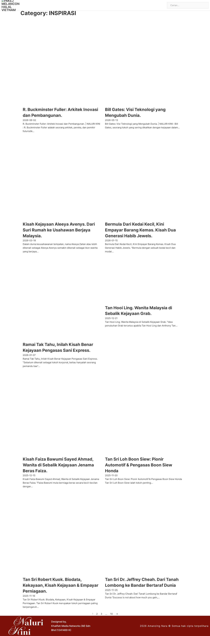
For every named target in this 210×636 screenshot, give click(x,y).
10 (111, 613)
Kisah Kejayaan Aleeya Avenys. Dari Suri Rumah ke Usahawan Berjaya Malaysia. (59, 230)
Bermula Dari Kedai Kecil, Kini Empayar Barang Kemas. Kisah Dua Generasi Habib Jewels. (140, 230)
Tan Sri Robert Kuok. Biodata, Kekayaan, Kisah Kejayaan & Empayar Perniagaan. (60, 585)
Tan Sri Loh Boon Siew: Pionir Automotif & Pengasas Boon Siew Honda (138, 465)
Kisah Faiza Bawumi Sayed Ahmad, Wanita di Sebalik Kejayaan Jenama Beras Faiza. (58, 465)
